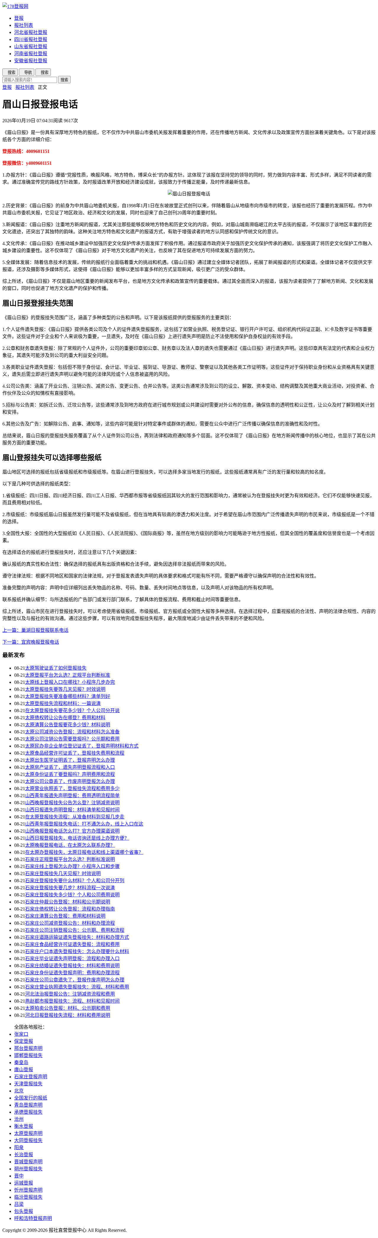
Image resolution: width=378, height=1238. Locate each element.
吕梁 (19, 1204)
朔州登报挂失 (28, 1168)
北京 (19, 1090)
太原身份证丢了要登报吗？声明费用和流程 (70, 774)
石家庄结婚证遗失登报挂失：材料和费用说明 (72, 965)
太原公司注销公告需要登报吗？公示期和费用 (72, 738)
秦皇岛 (21, 1062)
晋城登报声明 (28, 1161)
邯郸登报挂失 (28, 1055)
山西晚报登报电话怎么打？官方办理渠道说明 (72, 831)
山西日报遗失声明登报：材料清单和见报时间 (72, 809)
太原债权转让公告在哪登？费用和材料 (65, 717)
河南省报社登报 (30, 53)
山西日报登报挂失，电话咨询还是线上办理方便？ (77, 838)
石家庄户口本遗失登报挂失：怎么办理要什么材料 (77, 951)
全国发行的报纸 (30, 1097)
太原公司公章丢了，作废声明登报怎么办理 (70, 781)
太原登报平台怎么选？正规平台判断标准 (67, 675)
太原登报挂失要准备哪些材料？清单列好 (67, 696)
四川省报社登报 (30, 39)
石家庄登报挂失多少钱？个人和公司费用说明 (72, 894)
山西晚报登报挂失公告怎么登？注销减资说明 (72, 802)
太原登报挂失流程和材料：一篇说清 (63, 703)
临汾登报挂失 (28, 1197)
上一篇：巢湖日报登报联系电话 (35, 630)
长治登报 (23, 1154)
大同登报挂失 (28, 1140)
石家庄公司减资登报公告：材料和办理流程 (70, 923)
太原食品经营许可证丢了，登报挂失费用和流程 (74, 753)
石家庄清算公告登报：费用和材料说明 (65, 916)
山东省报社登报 (30, 46)
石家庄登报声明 (30, 1076)
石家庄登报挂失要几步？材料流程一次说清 (70, 887)
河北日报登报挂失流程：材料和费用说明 (67, 1015)
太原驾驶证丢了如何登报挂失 (56, 668)
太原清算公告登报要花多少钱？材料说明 (67, 724)
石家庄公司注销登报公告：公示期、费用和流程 (74, 930)
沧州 (19, 1119)
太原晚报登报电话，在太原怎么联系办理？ (70, 845)
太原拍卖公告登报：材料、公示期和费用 (67, 1008)
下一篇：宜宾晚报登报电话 (30, 642)
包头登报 (23, 1211)
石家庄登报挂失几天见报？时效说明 (63, 873)
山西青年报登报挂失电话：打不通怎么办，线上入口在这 (84, 823)
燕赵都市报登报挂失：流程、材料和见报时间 (72, 1001)
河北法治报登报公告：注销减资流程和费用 (70, 993)
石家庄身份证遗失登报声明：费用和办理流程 (72, 972)
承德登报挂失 (28, 1112)
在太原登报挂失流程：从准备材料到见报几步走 (74, 816)
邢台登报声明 (28, 1048)
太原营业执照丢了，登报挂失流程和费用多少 (72, 788)
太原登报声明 (28, 1133)
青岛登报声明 (28, 1104)
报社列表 (23, 25)
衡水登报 (23, 1126)
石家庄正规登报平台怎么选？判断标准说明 (70, 859)
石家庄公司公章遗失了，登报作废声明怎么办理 (74, 979)
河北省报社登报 (30, 32)
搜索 (64, 80)
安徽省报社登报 (30, 60)
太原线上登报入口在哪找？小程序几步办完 (70, 682)
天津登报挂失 (28, 1083)
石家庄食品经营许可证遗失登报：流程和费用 (72, 944)
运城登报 (23, 1182)
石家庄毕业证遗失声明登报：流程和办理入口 (72, 958)
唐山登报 (23, 1069)
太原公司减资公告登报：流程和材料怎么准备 (72, 731)
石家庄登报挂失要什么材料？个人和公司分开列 (74, 880)
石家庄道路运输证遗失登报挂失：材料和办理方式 (77, 937)
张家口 (21, 1034)
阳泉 (19, 1147)
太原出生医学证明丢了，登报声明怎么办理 (70, 760)
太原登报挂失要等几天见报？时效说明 (65, 689)
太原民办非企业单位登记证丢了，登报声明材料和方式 (82, 745)
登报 (19, 18)
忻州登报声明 (28, 1190)
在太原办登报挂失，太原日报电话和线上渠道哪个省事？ (84, 852)
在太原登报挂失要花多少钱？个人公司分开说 (72, 710)
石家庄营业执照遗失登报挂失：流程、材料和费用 (77, 986)
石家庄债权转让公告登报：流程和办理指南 (70, 908)
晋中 (19, 1175)
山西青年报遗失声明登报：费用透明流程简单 (72, 795)
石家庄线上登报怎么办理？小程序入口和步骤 (72, 866)
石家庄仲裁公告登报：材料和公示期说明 (67, 901)
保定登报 (23, 1041)
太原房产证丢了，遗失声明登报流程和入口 (70, 767)
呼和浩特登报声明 (33, 1218)
